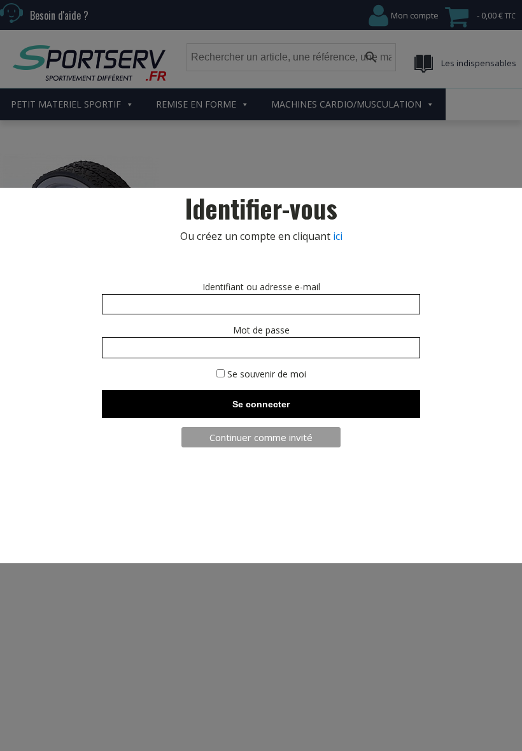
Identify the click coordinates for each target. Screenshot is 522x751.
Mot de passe (261, 330)
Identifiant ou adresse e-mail (261, 287)
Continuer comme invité (261, 437)
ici (337, 236)
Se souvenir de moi (265, 374)
